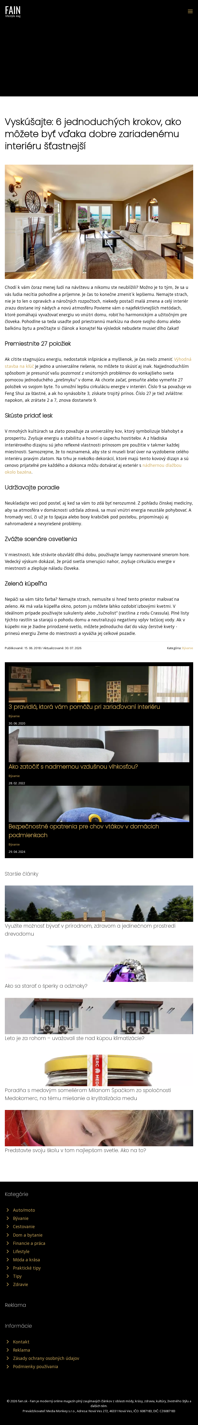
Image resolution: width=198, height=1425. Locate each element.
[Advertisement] (99, 54)
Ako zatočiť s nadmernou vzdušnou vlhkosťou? (73, 766)
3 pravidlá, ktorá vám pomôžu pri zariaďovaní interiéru (84, 707)
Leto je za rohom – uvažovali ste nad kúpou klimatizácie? (74, 1038)
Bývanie (187, 648)
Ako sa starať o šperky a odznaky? (46, 985)
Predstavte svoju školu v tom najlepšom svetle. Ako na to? (75, 1150)
